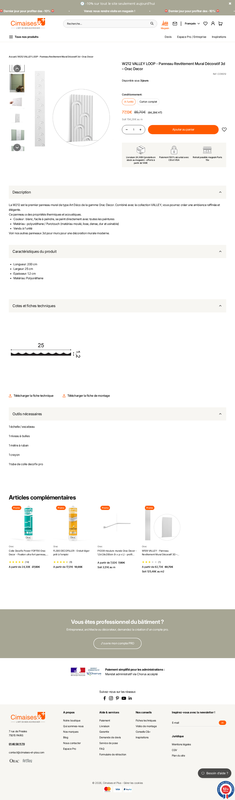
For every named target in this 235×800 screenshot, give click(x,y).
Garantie (104, 731)
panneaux (35, 233)
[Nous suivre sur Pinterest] (117, 698)
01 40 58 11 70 (17, 743)
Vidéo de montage (146, 726)
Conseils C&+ (143, 731)
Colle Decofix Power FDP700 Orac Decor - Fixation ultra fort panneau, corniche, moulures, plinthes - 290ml (28, 554)
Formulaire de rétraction (112, 754)
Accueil (12, 56)
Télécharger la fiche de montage (88, 395)
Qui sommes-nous (73, 726)
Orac (11, 546)
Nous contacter (72, 743)
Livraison (104, 726)
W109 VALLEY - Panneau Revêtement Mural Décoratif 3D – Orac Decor (159, 554)
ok (223, 723)
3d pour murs (50, 233)
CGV (174, 750)
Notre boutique (71, 720)
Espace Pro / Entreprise (191, 37)
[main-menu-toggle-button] (26, 37)
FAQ (101, 748)
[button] (17, 68)
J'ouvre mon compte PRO (117, 643)
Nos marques (70, 731)
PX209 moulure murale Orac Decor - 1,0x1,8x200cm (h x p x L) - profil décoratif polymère (117, 554)
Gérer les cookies (133, 782)
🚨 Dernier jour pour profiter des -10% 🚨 (186, 11)
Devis (168, 37)
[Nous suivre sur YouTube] (123, 698)
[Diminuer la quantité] (126, 129)
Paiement (104, 720)
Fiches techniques (146, 720)
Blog (65, 737)
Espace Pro (69, 748)
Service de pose (108, 743)
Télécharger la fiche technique (33, 395)
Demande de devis (110, 737)
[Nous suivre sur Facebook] (104, 698)
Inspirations (219, 37)
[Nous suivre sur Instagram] (111, 698)
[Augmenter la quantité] (140, 129)
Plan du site (178, 755)
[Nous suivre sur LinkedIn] (130, 698)
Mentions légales (181, 744)
